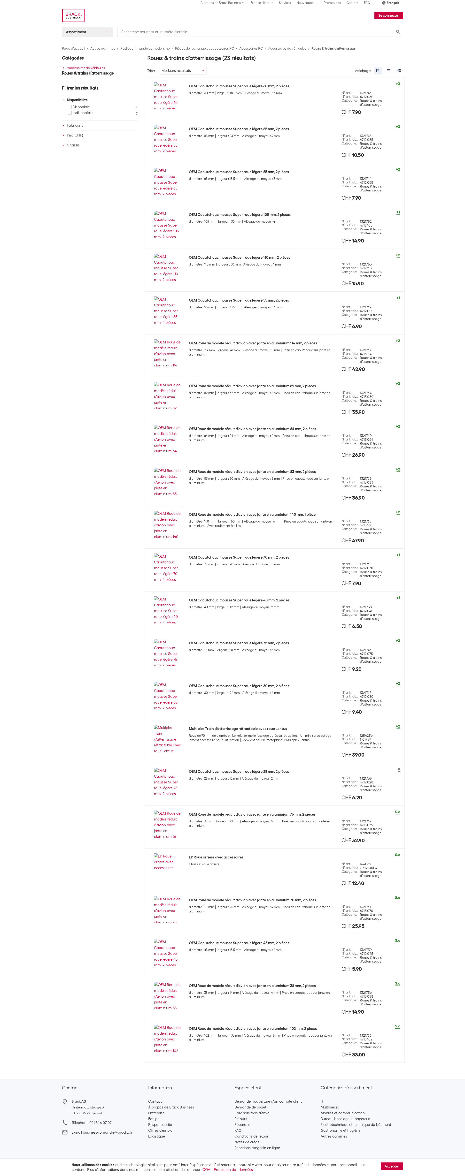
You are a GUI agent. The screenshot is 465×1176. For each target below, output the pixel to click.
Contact (352, 3)
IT (322, 1101)
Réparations (244, 1125)
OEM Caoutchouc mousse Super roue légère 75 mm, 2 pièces (239, 643)
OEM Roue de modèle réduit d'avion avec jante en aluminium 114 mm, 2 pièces (253, 343)
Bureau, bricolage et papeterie (345, 1119)
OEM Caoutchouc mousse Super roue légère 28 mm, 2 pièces (239, 772)
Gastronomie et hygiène (340, 1130)
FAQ (367, 3)
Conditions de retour (251, 1136)
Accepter (392, 1166)
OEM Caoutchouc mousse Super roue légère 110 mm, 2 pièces (239, 257)
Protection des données (233, 1170)
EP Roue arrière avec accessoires (216, 857)
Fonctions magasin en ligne (257, 1148)
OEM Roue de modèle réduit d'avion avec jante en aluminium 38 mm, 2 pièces (252, 986)
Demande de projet (250, 1107)
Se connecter (388, 15)
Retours (240, 1119)
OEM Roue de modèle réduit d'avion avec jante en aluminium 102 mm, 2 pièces (253, 1029)
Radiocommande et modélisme (145, 48)
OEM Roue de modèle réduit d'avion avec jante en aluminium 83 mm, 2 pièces (252, 472)
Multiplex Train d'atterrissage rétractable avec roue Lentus (238, 729)
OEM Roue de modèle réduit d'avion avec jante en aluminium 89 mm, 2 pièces (252, 386)
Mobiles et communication (343, 1113)
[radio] (378, 71)
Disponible (81, 107)
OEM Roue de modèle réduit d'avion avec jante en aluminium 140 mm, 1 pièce (252, 514)
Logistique (156, 1136)
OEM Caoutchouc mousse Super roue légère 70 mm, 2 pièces (239, 557)
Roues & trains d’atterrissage (333, 48)
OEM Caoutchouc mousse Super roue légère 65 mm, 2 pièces (239, 172)
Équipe (153, 1119)
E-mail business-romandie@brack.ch (102, 1132)
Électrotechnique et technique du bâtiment (356, 1125)
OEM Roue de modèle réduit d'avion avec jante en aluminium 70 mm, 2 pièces (252, 900)
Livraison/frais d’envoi (252, 1113)
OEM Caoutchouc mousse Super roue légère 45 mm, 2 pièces (239, 943)
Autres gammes (102, 48)
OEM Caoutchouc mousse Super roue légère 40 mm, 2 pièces (239, 600)
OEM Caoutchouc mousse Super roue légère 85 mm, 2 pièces (239, 129)
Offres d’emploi (160, 1130)
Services (285, 3)
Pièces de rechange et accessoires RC (204, 48)
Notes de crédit (246, 1142)
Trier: (151, 71)
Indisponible (83, 113)
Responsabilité (160, 1125)
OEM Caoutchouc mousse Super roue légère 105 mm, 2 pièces (240, 215)
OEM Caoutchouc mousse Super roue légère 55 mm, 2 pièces (239, 300)
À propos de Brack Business (171, 1107)
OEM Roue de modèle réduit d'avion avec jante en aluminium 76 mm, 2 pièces (252, 814)
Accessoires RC (251, 48)
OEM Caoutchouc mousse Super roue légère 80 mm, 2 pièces (239, 686)
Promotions (332, 3)
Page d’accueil (73, 48)
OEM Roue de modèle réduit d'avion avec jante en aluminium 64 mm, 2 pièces (252, 429)
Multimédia (330, 1107)
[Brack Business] (73, 15)
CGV (206, 1170)
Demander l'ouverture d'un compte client (268, 1101)
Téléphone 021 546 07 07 (91, 1123)
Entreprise (156, 1113)
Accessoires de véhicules (287, 48)
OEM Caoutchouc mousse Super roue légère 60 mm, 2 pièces (239, 86)
